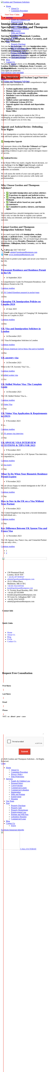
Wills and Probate (18, 33)
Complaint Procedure (19, 11)
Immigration (16, 31)
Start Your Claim (10, 77)
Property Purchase (18, 44)
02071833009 (18, 73)
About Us (15, 8)
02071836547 (7, 73)
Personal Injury (17, 22)
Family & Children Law (20, 20)
